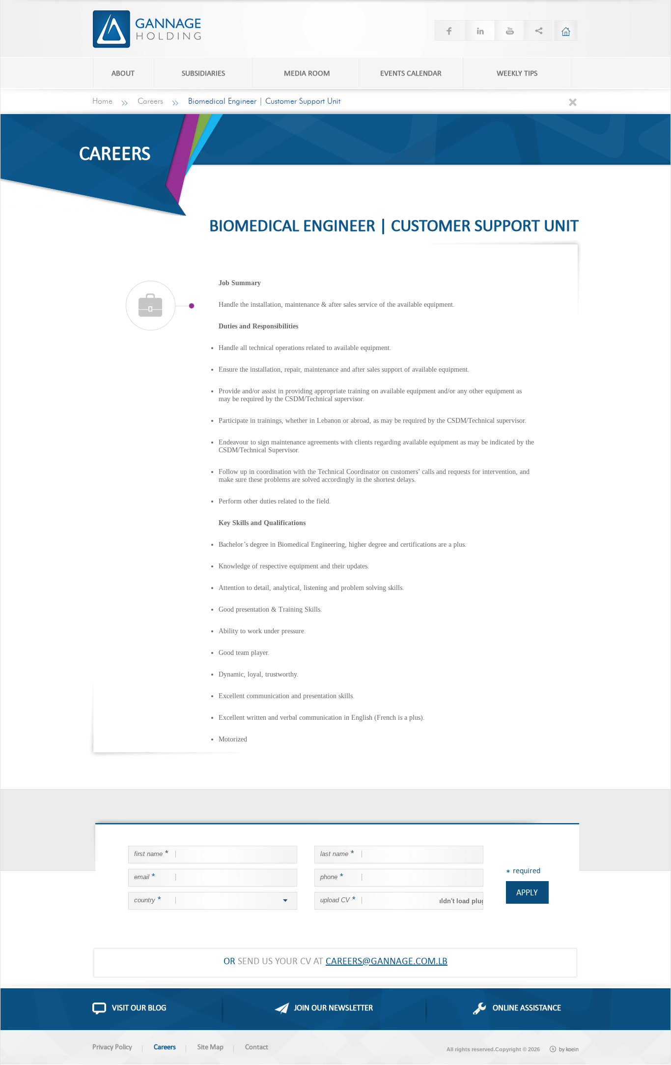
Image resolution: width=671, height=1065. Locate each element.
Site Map (210, 1046)
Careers (150, 101)
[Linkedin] (478, 30)
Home (102, 101)
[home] (566, 30)
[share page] (537, 30)
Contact (256, 1046)
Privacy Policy (112, 1046)
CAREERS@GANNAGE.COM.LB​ (386, 960)
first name (151, 853)
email (144, 876)
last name (337, 853)
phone (331, 876)
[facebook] (449, 30)
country (147, 899)
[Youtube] (508, 30)
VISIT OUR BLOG (139, 1007)
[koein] (564, 1049)
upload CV (337, 899)
